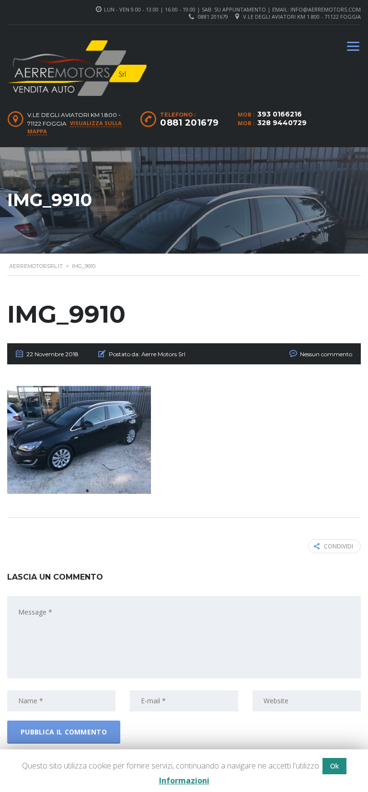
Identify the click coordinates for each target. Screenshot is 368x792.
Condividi (338, 546)
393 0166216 (279, 114)
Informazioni (184, 780)
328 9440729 (282, 122)
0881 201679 (213, 16)
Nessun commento (326, 354)
